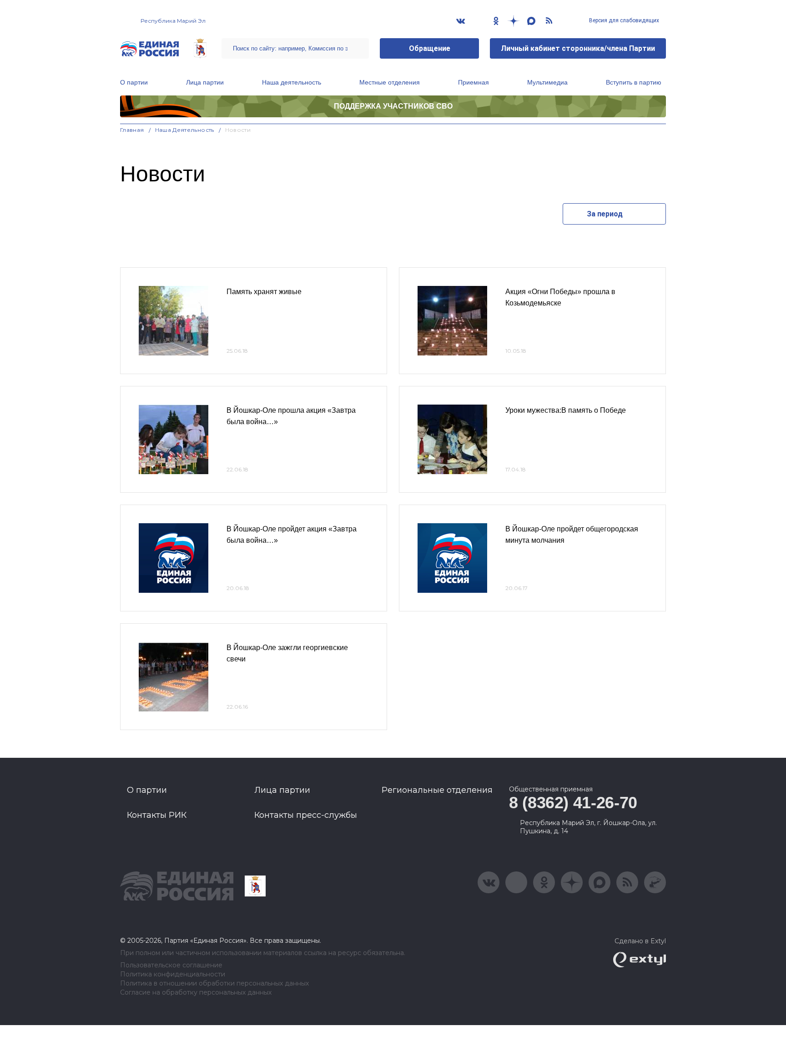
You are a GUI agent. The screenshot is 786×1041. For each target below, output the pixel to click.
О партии (134, 82)
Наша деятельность (291, 82)
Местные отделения (389, 82)
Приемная (473, 82)
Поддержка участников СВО (393, 106)
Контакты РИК (156, 815)
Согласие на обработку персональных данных (196, 992)
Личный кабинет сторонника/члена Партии (578, 48)
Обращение (429, 48)
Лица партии (205, 82)
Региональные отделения (437, 790)
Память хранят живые (264, 291)
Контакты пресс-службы (305, 815)
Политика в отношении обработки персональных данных (214, 983)
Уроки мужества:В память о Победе (565, 410)
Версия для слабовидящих (623, 20)
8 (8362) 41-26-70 (573, 802)
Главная (132, 129)
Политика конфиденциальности (172, 974)
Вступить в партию (633, 82)
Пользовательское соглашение (171, 965)
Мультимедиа (547, 82)
